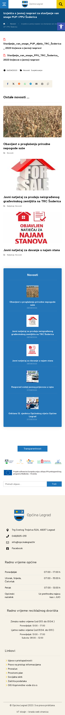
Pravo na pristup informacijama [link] (24, 664)
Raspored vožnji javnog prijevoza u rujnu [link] (32, 387)
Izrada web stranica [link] (38, 711)
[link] (61, 26)
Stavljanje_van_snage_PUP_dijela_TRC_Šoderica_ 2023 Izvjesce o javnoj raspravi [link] (32, 45)
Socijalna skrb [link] (15, 676)
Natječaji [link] (10, 206)
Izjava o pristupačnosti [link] (20, 660)
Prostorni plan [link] (15, 672)
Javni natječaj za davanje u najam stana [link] (32, 360)
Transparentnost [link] (33, 448)
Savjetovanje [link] (36, 70)
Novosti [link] (26, 70)
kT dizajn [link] (21, 711)
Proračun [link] (12, 668)
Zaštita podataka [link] (17, 681)
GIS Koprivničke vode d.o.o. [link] (23, 685)
